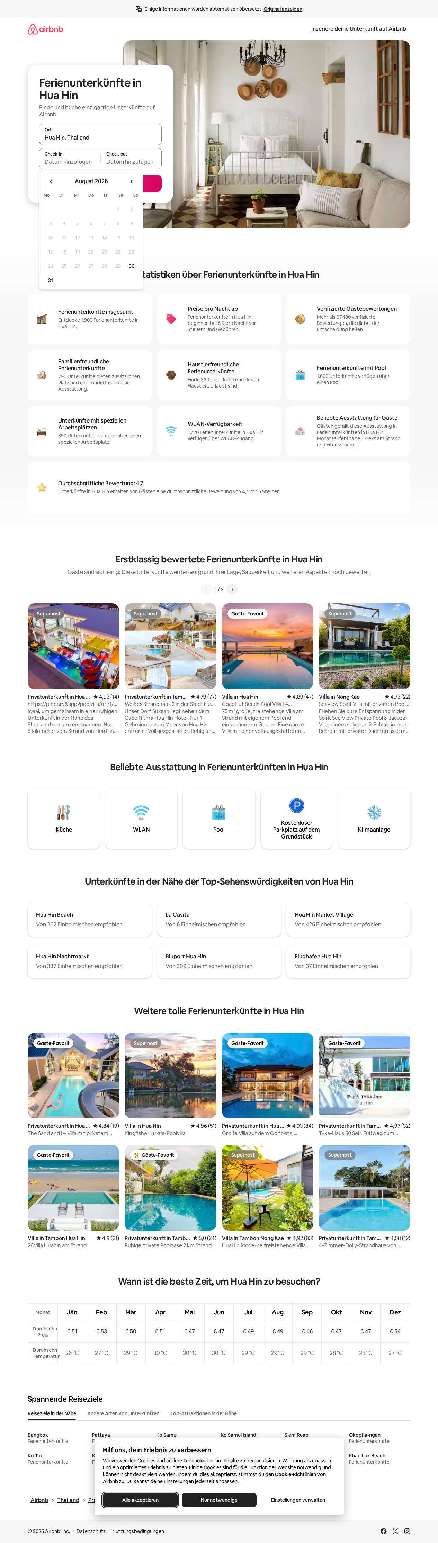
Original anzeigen (282, 9)
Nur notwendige (219, 1500)
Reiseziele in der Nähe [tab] (52, 1413)
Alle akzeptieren (140, 1500)
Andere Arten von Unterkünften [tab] (123, 1413)
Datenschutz (91, 1531)
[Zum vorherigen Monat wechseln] (51, 181)
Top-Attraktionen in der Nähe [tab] (203, 1413)
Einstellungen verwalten (298, 1500)
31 (50, 280)
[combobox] (100, 137)
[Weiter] (232, 589)
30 (132, 266)
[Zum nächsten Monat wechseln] (131, 181)
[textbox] (70, 162)
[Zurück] (206, 589)
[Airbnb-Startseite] (45, 29)
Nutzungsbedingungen (138, 1531)
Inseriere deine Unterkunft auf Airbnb (358, 29)
